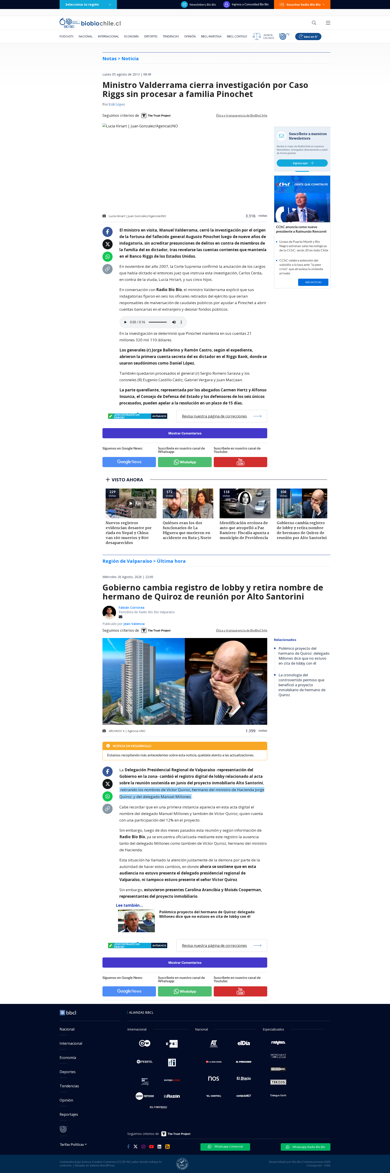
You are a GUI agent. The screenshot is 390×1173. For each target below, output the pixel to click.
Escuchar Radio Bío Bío (304, 4)
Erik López (117, 104)
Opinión (190, 36)
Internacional (108, 36)
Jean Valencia (134, 624)
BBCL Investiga (211, 36)
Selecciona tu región (82, 4)
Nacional (86, 36)
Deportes (150, 36)
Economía (131, 36)
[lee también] (137, 921)
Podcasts (66, 36)
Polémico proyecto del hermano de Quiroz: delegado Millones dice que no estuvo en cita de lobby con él (207, 914)
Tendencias (171, 36)
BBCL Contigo (237, 36)
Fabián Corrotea (131, 607)
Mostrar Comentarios (185, 433)
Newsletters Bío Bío (203, 4)
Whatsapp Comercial (228, 1146)
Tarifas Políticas (72, 1144)
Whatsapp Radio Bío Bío (308, 1147)
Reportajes (69, 1114)
